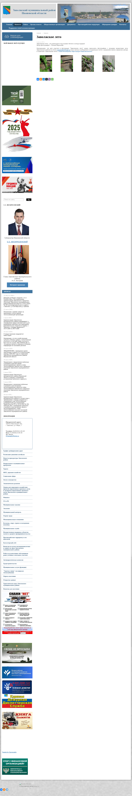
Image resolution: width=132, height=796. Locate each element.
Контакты (122, 24)
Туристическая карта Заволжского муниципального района (14, 584)
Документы (71, 24)
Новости (18, 24)
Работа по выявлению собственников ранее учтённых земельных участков (15, 554)
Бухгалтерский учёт (9, 543)
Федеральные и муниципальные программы (14, 464)
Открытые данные (9, 580)
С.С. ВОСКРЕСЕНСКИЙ (17, 242)
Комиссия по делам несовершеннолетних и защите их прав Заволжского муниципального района (16, 548)
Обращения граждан (109, 24)
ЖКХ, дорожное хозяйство (12, 472)
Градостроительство (10, 563)
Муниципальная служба (11, 528)
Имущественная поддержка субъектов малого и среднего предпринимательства (16, 533)
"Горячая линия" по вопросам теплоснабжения (13, 571)
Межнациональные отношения (13, 519)
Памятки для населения (11, 589)
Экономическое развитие (11, 483)
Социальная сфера (9, 476)
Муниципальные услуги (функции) (14, 567)
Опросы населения (9, 576)
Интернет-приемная (17, 285)
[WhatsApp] (52, 79)
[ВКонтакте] (38, 79)
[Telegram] (7, 789)
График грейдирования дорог (13, 451)
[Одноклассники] (40, 79)
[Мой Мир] (43, 79)
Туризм (5, 469)
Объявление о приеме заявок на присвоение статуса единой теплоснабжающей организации (14, 313)
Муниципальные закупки (11, 505)
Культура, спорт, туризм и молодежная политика (16, 524)
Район (25, 24)
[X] (46, 79)
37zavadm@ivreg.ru (12, 436)
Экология (6, 508)
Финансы (6, 497)
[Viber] (49, 79)
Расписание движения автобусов (14, 454)
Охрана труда (7, 516)
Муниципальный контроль (12, 512)
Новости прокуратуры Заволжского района (15, 459)
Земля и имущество (9, 480)
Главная (9, 24)
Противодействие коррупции (89, 24)
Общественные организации (54, 24)
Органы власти (35, 24)
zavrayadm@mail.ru (63, 50)
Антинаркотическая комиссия (13, 560)
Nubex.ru (36, 786)
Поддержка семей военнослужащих (22, 28)
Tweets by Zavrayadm (9, 752)
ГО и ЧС (6, 501)
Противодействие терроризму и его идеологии (15, 538)
